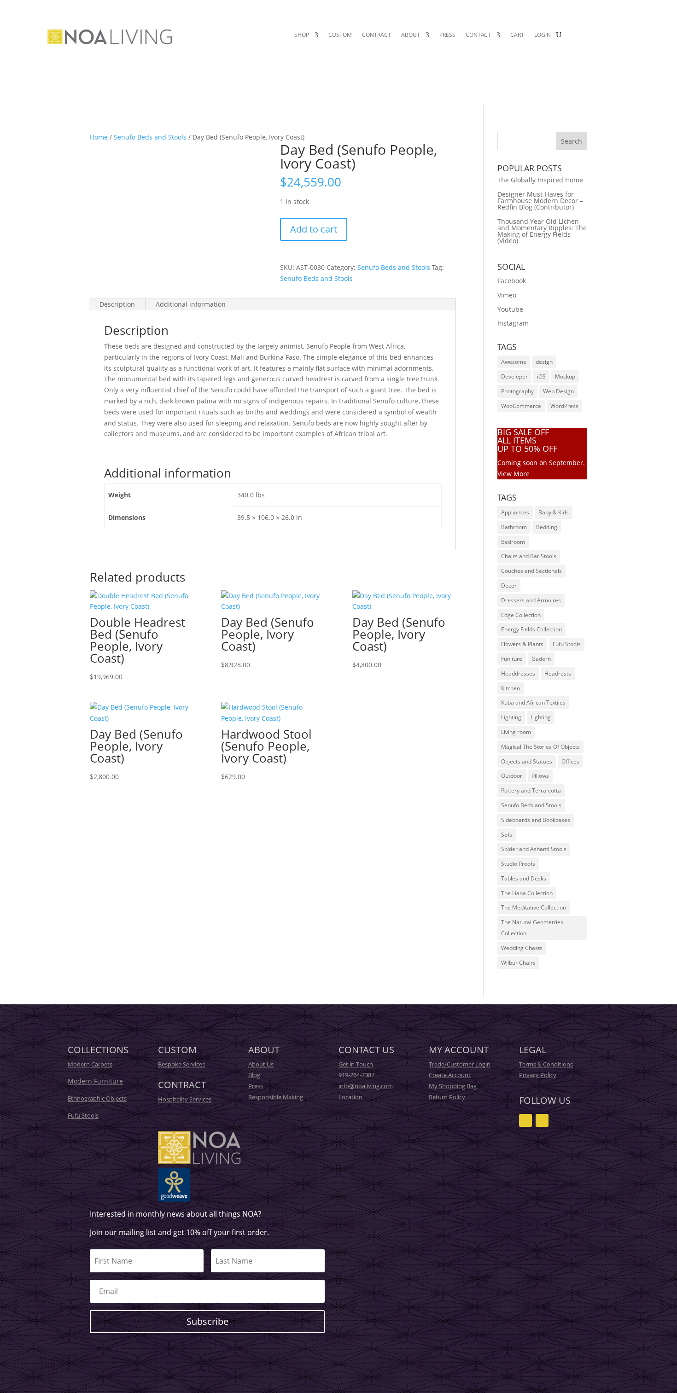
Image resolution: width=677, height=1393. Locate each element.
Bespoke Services (181, 1064)
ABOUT (410, 35)
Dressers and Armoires (531, 600)
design (544, 362)
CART (517, 35)
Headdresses (518, 673)
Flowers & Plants (522, 644)
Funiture (511, 659)
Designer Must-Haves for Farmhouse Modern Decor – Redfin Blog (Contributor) (540, 200)
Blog (254, 1075)
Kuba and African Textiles (533, 702)
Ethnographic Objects (97, 1098)
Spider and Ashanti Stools (533, 849)
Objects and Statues (526, 761)
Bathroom (514, 527)
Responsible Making (275, 1097)
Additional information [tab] (191, 304)
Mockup (565, 376)
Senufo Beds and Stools (150, 137)
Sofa (507, 835)
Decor (509, 585)
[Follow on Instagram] (525, 1120)
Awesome (513, 362)
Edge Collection (521, 615)
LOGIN (542, 35)
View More (513, 473)
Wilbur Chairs (518, 963)
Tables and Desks (523, 878)
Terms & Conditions (546, 1064)
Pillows (540, 776)
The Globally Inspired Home (540, 179)
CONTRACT (376, 35)
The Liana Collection (527, 893)
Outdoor (511, 776)
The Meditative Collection (533, 907)
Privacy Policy (537, 1075)
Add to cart (313, 229)
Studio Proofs (518, 864)
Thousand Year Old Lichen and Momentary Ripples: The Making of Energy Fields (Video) (542, 231)
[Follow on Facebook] (542, 1120)
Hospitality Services (184, 1099)
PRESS (447, 35)
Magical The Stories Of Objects (540, 747)
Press (255, 1086)
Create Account (450, 1075)
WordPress (564, 406)
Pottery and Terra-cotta (531, 790)
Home (99, 137)
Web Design (558, 391)
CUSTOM (340, 35)
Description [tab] (117, 304)
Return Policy (447, 1097)
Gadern (541, 659)
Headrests (557, 673)
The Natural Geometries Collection (532, 927)
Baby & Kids (553, 512)
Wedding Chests (522, 948)
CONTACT (478, 35)
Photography (517, 391)
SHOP (301, 35)
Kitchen (510, 688)
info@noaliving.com (365, 1086)
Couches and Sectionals (531, 571)
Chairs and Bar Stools (528, 556)
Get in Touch (355, 1064)
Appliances (515, 512)
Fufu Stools (567, 644)
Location (350, 1097)
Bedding (546, 527)
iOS (541, 376)
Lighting (511, 717)
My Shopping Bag (453, 1086)
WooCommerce (521, 406)
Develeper (514, 376)
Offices (570, 761)
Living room (516, 732)
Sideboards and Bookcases (535, 820)
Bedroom (513, 542)
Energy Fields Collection (531, 629)
